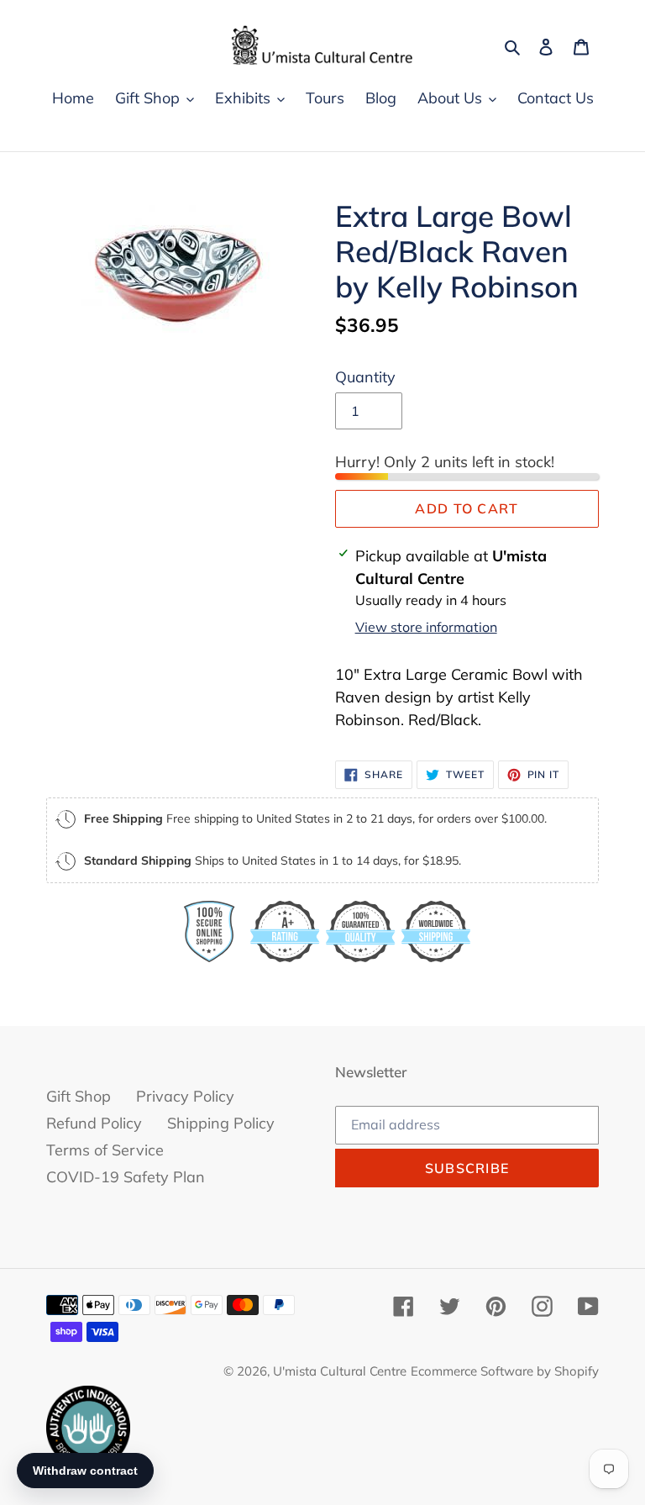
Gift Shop (78, 1096)
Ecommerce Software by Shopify (505, 1371)
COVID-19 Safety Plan (125, 1177)
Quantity (365, 377)
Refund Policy (94, 1123)
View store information (426, 626)
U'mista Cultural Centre (339, 1371)
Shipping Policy (221, 1123)
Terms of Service (105, 1150)
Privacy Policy (185, 1096)
